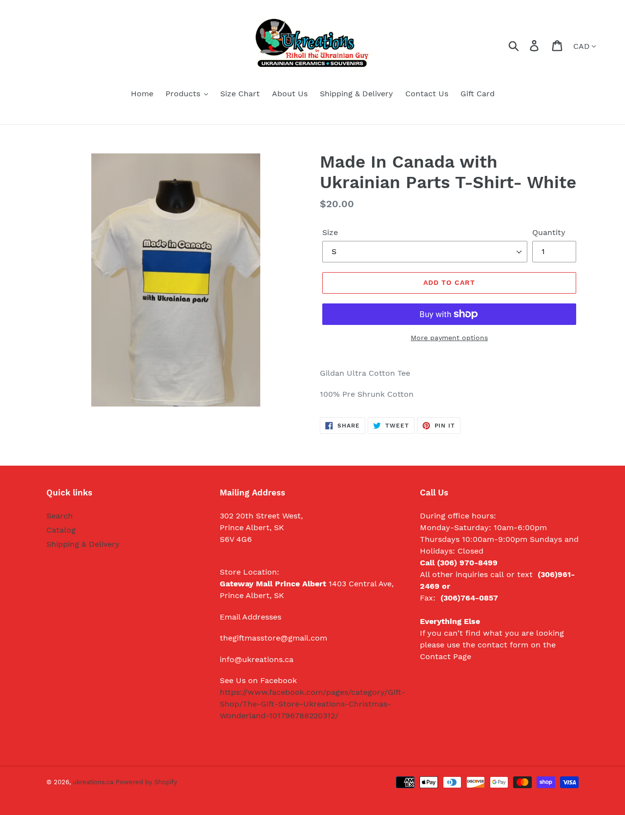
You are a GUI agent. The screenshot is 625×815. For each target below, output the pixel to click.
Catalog (61, 530)
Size (330, 232)
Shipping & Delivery (83, 544)
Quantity (548, 232)
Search (59, 515)
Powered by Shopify (146, 782)
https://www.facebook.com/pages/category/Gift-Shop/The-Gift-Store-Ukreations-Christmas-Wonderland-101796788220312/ (312, 703)
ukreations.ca (93, 782)
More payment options (449, 338)
